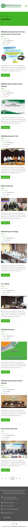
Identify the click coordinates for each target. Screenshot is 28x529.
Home (2, 16)
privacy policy (7, 517)
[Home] (11, 5)
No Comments (5, 44)
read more (5, 75)
